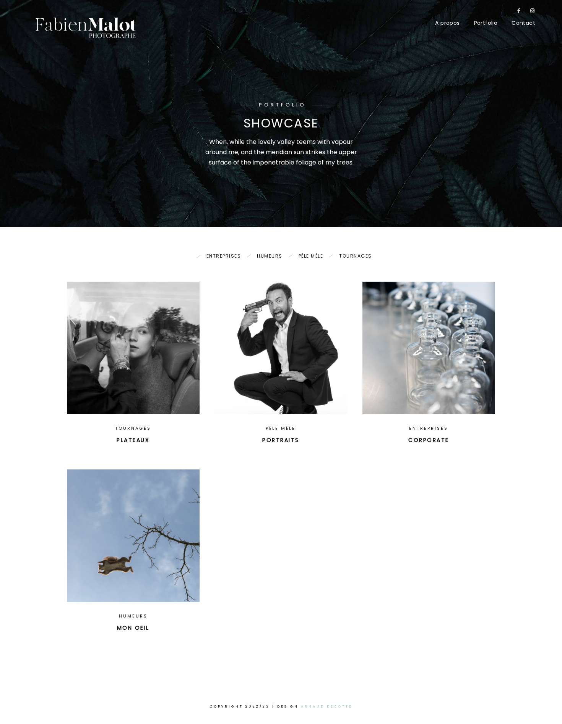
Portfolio (486, 23)
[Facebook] (519, 12)
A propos (447, 23)
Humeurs (270, 256)
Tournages (355, 256)
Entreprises (223, 256)
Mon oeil (133, 628)
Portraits (280, 440)
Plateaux (133, 440)
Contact (523, 23)
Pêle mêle (311, 256)
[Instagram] (532, 12)
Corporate (428, 440)
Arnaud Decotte (326, 706)
